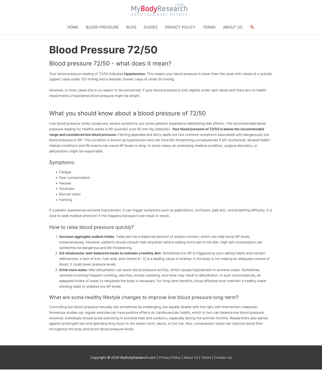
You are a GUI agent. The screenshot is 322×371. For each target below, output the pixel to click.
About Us (191, 357)
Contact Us (222, 357)
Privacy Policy (170, 357)
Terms (206, 357)
